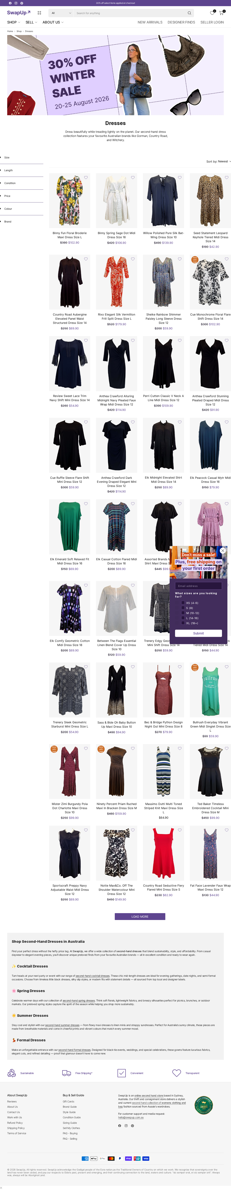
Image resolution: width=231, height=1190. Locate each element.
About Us (12, 1106)
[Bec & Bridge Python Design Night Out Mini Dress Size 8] (163, 689)
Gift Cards (68, 1101)
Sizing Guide (70, 1122)
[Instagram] (16, 3)
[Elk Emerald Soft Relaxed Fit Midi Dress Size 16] (69, 526)
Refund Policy (15, 1122)
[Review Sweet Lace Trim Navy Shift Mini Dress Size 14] (69, 363)
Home (10, 31)
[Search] (189, 13)
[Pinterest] (22, 3)
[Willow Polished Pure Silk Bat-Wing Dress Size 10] (163, 200)
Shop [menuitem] (12, 22)
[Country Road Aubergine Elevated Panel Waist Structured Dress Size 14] (69, 282)
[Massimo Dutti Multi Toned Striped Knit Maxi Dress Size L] (163, 771)
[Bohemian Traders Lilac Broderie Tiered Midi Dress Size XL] (210, 526)
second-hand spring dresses (79, 1000)
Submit (198, 633)
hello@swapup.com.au (131, 1117)
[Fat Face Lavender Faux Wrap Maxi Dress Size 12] (210, 853)
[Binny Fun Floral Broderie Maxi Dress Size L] (69, 200)
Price (7, 195)
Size (6, 157)
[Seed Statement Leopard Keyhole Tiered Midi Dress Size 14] (210, 200)
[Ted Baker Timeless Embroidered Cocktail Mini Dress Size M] (210, 771)
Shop (19, 31)
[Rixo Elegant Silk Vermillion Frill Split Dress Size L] (116, 282)
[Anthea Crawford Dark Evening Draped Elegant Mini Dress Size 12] (116, 445)
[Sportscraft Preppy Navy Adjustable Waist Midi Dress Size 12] (69, 853)
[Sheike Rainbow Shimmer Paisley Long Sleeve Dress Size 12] (163, 282)
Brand (7, 221)
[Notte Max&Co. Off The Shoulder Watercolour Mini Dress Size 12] (116, 853)
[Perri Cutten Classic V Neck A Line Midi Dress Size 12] (163, 363)
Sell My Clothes (71, 1127)
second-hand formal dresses (74, 1049)
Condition (10, 183)
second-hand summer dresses (62, 1025)
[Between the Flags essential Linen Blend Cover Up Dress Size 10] (116, 608)
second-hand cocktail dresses (93, 975)
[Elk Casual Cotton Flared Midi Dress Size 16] (116, 526)
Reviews (12, 1101)
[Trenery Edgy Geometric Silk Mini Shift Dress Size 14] (163, 608)
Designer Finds (181, 22)
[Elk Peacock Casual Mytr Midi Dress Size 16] (210, 445)
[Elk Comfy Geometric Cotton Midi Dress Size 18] (69, 608)
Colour (8, 208)
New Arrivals (150, 22)
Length (8, 170)
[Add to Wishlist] (86, 177)
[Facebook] (10, 3)
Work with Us (14, 1117)
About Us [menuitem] (51, 22)
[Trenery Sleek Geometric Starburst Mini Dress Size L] (69, 689)
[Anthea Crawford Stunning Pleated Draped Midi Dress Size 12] (210, 363)
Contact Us (13, 1112)
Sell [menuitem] (30, 22)
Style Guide (69, 1112)
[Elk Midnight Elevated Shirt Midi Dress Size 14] (163, 445)
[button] (218, 161)
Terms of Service (16, 1133)
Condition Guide (72, 1117)
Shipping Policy (16, 1127)
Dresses (29, 31)
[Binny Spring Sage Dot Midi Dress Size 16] (116, 200)
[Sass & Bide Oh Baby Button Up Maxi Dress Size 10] (116, 689)
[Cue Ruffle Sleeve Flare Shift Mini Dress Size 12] (69, 445)
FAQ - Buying (70, 1133)
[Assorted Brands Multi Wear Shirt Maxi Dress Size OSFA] (163, 526)
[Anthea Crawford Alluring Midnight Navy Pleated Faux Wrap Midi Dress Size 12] (116, 363)
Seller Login (212, 22)
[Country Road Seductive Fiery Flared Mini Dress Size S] (163, 853)
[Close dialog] (223, 550)
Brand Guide (70, 1106)
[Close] (1, 1187)
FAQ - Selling (70, 1138)
